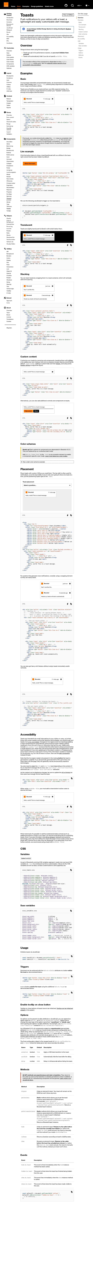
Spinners (9, 196)
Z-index (9, 89)
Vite (8, 34)
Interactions (10, 267)
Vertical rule (10, 242)
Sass (8, 53)
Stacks (8, 235)
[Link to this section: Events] (28, 1155)
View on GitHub (68, 15)
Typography (10, 101)
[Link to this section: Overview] (33, 45)
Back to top (10, 146)
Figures (9, 107)
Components (10, 64)
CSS (79, 41)
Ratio (8, 233)
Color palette (10, 57)
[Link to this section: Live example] (35, 151)
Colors (8, 258)
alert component (64, 753)
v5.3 (80, 6)
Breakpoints (10, 76)
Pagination (10, 185)
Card (8, 157)
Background (10, 254)
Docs (19, 6)
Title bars (9, 206)
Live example (82, 24)
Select (8, 119)
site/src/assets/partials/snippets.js (35, 205)
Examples (25, 6)
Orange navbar (11, 183)
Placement (81, 36)
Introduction (10, 17)
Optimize (9, 68)
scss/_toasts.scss (28, 870)
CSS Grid (9, 91)
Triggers (81, 50)
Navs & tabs (10, 179)
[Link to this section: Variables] (31, 854)
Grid (8, 80)
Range (8, 124)
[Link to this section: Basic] (27, 78)
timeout (66, 772)
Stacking (81, 29)
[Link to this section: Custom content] (38, 356)
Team (8, 312)
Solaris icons (49, 6)
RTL (8, 41)
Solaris (58, 364)
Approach (9, 300)
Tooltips (9, 211)
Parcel (8, 32)
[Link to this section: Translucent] (33, 225)
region (33, 742)
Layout (8, 132)
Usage (80, 48)
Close (36, 411)
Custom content (83, 32)
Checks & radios (11, 121)
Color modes (10, 61)
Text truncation (11, 239)
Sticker (8, 202)
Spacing (9, 284)
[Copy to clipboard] (71, 108)
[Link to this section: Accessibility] (37, 734)
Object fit (9, 271)
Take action (28, 411)
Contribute (9, 43)
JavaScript (10, 28)
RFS (8, 39)
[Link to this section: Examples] (33, 73)
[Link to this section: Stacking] (30, 274)
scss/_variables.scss (29, 910)
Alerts (8, 144)
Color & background (10, 221)
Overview (9, 51)
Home (13, 6)
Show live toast (30, 163)
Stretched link (10, 237)
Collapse (9, 163)
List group (9, 170)
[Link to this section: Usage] (29, 947)
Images (9, 103)
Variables (81, 43)
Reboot (9, 99)
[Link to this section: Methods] (30, 1069)
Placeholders (10, 187)
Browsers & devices (10, 24)
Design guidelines (37, 6)
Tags (8, 204)
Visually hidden (11, 244)
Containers (10, 78)
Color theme (10, 59)
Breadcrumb (10, 150)
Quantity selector (9, 128)
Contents (9, 22)
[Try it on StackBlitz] (67, 108)
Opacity (9, 273)
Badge (8, 148)
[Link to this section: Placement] (35, 469)
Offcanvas (9, 181)
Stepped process (9, 199)
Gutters (9, 84)
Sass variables (83, 46)
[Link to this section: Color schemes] (37, 443)
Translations (10, 319)
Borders (9, 256)
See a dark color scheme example (34, 462)
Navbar (9, 176)
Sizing (8, 282)
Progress (9, 192)
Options (9, 55)
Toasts (9, 208)
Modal (8, 174)
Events (80, 57)
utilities (70, 360)
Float (8, 264)
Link (8, 269)
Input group (10, 126)
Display (9, 260)
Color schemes (83, 34)
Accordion (9, 141)
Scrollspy (9, 194)
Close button (10, 161)
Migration (9, 328)
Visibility (9, 291)
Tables (8, 105)
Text (8, 286)
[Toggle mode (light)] (87, 5)
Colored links (10, 224)
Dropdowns (10, 166)
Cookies (9, 321)
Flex (8, 262)
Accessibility (10, 36)
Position (9, 231)
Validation (9, 134)
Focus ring (9, 226)
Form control (10, 117)
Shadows (9, 280)
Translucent (82, 27)
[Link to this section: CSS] (27, 848)
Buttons (9, 152)
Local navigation (11, 172)
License (9, 317)
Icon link (9, 228)
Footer (8, 168)
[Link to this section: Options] (29, 1015)
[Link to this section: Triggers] (30, 966)
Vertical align (10, 288)
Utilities (9, 87)
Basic (80, 22)
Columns (9, 82)
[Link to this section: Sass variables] (36, 905)
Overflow (9, 275)
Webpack (9, 30)
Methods (81, 55)
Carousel (9, 159)
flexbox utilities (25, 365)
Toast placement (28, 482)
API (8, 251)
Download (9, 20)
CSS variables (11, 66)
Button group (10, 155)
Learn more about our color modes (56, 456)
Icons (8, 303)
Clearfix (9, 218)
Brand (8, 315)
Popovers (9, 190)
